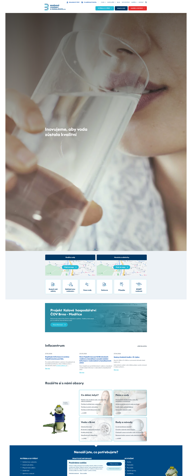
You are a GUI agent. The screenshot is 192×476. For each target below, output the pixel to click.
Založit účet (25, 470)
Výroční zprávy (131, 470)
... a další (83, 413)
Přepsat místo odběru (28, 468)
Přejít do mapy (69, 267)
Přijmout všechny (114, 464)
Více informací (58, 325)
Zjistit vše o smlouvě (28, 473)
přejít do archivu (142, 346)
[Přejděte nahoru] (188, 473)
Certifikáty (130, 473)
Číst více (47, 368)
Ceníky (129, 462)
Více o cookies (83, 473)
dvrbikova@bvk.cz (61, 365)
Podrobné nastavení (74, 473)
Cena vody (87, 290)
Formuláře (130, 465)
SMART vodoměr (138, 290)
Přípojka (121, 290)
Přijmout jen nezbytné (114, 468)
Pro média (130, 468)
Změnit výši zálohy (53, 290)
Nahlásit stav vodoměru (70, 290)
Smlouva (104, 290)
